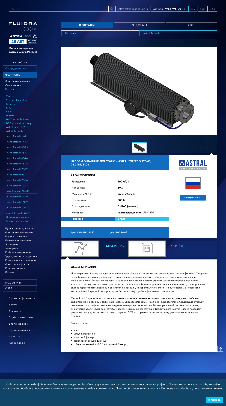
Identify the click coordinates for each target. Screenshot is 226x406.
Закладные (12, 244)
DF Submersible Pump (19, 123)
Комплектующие (15, 268)
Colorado (11, 104)
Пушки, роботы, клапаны (20, 228)
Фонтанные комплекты (19, 232)
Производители (19, 330)
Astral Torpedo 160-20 (18, 202)
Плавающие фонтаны (18, 240)
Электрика (11, 248)
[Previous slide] (73, 91)
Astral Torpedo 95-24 (17, 174)
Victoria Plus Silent (17, 100)
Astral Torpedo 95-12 (17, 169)
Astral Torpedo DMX (18, 213)
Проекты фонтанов (22, 298)
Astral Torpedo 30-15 (17, 147)
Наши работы (18, 62)
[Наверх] (220, 349)
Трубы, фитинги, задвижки (21, 256)
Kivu (8, 107)
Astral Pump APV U (17, 127)
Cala (9, 111)
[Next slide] (205, 91)
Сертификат (193, 197)
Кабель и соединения (18, 252)
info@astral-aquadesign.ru (133, 8)
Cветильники (13, 85)
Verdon (10, 96)
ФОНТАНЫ (12, 74)
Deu (212, 8)
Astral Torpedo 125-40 (18, 191)
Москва (169, 8)
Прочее (9, 272)
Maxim (10, 115)
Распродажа (17, 342)
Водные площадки (16, 236)
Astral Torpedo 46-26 (17, 158)
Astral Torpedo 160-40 (18, 207)
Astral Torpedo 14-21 (17, 136)
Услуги (13, 304)
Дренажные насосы (18, 217)
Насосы (9, 89)
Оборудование (15, 68)
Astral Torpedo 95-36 (17, 180)
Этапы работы (18, 323)
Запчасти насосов (17, 221)
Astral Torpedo (14, 131)
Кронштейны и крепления (20, 260)
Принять (214, 400)
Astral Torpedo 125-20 (18, 185)
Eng (202, 8)
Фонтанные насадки (17, 81)
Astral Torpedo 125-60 (18, 196)
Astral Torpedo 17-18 (17, 141)
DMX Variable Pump (18, 119)
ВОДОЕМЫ (13, 282)
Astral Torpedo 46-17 (17, 152)
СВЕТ (8, 288)
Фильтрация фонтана (18, 264)
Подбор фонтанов (21, 317)
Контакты (15, 311)
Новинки (15, 336)
